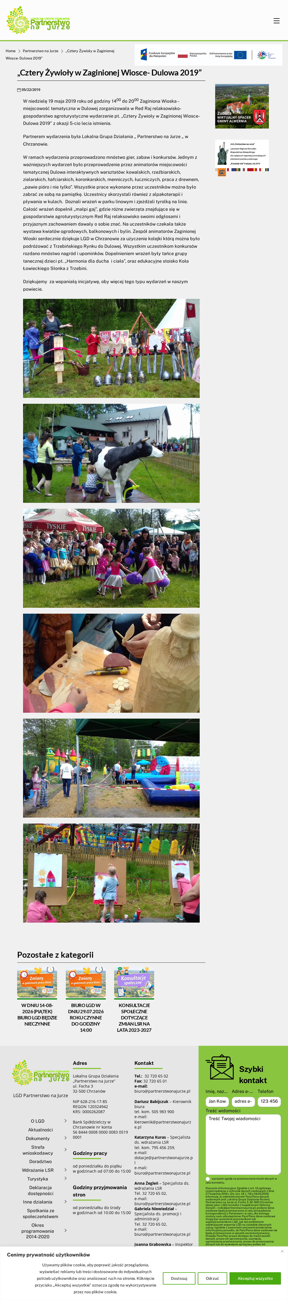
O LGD (37, 1121)
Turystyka (37, 1179)
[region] (144, 1273)
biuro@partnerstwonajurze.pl (162, 1173)
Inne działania (37, 1202)
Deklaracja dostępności (40, 1190)
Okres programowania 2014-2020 (37, 1231)
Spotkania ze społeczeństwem (40, 1213)
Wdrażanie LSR (38, 1170)
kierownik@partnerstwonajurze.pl (162, 1124)
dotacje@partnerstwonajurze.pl (163, 1160)
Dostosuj (179, 1278)
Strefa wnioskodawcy (37, 1150)
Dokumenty (38, 1138)
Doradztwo (40, 1161)
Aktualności (40, 1129)
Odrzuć (212, 1278)
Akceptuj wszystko (255, 1278)
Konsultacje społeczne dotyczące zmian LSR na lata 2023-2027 (134, 1017)
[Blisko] (282, 1251)
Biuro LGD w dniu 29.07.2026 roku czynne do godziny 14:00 (86, 1017)
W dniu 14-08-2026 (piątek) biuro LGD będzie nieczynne (37, 1014)
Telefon (265, 1091)
